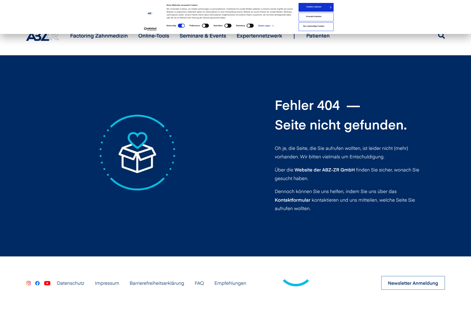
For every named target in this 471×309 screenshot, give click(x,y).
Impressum (107, 283)
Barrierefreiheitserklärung (157, 283)
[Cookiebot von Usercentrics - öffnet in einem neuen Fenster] (150, 29)
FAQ (199, 283)
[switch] (205, 26)
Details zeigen (264, 26)
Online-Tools (153, 35)
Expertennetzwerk (259, 35)
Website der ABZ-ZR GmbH (324, 169)
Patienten (318, 35)
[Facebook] (37, 282)
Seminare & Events (203, 35)
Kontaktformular (292, 200)
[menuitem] (99, 35)
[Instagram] (28, 282)
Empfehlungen (230, 283)
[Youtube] (47, 282)
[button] (441, 35)
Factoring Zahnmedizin (99, 35)
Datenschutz (70, 283)
